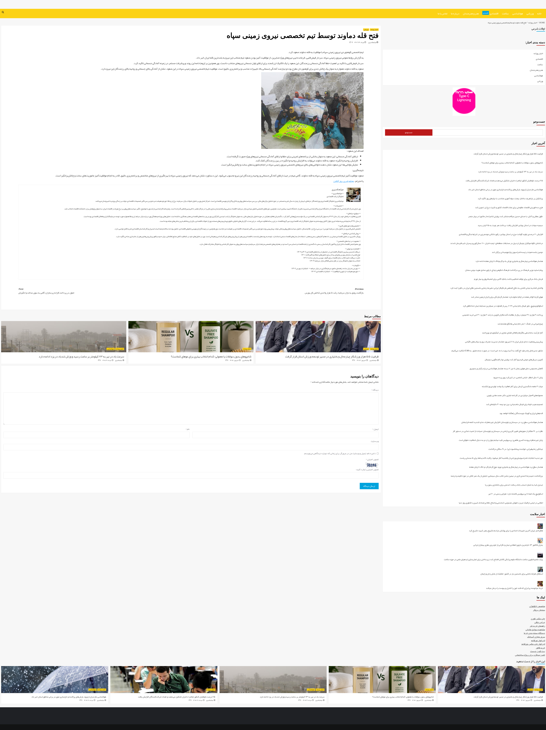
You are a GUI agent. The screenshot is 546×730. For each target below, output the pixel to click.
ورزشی (530, 13)
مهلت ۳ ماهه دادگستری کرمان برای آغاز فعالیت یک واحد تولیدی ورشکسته (512, 387)
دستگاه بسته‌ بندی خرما (534, 633)
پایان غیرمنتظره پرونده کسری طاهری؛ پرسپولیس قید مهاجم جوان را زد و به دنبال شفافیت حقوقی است (501, 440)
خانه (539, 13)
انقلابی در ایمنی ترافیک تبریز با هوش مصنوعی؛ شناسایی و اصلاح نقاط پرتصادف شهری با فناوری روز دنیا (501, 502)
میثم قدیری (372, 42)
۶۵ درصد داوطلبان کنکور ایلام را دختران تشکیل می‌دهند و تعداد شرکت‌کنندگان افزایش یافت (504, 181)
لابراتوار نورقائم (538, 640)
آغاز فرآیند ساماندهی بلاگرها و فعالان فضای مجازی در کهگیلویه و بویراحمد (512, 333)
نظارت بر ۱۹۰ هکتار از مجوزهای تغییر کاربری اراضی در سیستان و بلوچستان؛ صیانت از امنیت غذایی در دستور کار (498, 431)
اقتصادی (490, 13)
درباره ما (455, 13)
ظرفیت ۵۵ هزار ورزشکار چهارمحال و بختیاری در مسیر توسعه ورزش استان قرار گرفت (332, 356)
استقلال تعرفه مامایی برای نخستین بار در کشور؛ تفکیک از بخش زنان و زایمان (511, 574)
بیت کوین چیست (537, 651)
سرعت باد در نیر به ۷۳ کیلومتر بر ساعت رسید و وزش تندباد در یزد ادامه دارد (81, 356)
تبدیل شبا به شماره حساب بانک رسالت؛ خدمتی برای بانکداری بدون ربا (514, 485)
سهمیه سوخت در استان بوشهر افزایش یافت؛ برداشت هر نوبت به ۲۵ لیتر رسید (510, 225)
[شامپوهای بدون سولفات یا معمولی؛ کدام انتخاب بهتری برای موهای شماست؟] (191, 336)
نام (188, 429)
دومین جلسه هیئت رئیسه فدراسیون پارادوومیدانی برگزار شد (517, 252)
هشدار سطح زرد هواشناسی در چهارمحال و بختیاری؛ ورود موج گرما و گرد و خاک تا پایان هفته (506, 467)
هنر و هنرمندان (471, 13)
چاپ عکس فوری (538, 618)
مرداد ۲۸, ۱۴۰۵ (197, 700)
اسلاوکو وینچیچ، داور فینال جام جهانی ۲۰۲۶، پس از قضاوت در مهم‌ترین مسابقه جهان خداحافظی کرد (503, 306)
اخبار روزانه (374, 29)
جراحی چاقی (539, 622)
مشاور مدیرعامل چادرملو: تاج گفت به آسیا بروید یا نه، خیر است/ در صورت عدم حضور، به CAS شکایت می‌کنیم (497, 351)
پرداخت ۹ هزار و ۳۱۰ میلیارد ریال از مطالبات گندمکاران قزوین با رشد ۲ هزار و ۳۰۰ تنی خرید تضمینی (502, 315)
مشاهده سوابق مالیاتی (535, 629)
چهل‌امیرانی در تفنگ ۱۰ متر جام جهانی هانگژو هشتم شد (520, 324)
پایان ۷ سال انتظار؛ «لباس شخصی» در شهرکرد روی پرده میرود (518, 378)
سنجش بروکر (539, 610)
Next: (46, 291)
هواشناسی (517, 13)
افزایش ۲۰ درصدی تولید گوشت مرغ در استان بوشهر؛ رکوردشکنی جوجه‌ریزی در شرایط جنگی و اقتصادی (501, 234)
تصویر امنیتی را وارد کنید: (367, 469)
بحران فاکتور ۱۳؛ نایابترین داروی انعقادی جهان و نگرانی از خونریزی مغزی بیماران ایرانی (508, 545)
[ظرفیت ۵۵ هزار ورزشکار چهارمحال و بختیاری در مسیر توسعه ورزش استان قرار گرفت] (318, 336)
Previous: (334, 291)
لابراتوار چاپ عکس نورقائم (533, 644)
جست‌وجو (539, 121)
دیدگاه (375, 390)
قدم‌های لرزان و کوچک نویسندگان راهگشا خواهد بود (521, 413)
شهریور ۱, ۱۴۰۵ (234, 360)
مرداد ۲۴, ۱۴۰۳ (359, 42)
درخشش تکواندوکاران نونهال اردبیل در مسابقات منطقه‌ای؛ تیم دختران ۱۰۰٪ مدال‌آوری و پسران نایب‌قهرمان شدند (496, 243)
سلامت (505, 13)
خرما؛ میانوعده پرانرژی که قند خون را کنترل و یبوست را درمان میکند (514, 588)
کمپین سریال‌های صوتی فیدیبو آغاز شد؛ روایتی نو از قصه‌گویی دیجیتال (514, 360)
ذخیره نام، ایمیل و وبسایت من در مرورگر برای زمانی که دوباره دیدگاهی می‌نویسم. (340, 453)
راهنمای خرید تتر (537, 626)
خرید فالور (540, 647)
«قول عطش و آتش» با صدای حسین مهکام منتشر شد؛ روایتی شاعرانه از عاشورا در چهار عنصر (505, 216)
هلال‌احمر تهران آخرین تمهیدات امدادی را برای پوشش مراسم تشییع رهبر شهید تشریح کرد (506, 531)
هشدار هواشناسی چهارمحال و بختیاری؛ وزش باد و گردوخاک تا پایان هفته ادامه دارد (509, 261)
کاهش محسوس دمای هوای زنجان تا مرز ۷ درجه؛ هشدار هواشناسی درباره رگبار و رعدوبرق (506, 369)
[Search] (3, 12)
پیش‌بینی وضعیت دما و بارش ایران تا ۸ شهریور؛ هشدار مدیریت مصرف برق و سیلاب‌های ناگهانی (504, 342)
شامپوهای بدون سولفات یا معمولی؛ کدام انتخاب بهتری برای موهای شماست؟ (211, 356)
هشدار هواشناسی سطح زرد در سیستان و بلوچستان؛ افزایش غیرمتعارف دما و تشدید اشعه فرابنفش (502, 422)
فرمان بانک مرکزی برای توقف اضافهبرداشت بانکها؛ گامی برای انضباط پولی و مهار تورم (508, 279)
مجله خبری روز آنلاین (343, 181)
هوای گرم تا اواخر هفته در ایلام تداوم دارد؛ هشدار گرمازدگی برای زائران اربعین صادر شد (507, 297)
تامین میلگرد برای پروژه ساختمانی (530, 655)
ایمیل (375, 429)
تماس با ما (442, 13)
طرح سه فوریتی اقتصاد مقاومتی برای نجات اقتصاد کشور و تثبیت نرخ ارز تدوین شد (509, 208)
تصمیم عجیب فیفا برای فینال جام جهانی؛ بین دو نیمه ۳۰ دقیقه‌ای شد (514, 404)
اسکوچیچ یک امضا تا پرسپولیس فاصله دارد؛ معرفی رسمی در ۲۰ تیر (515, 494)
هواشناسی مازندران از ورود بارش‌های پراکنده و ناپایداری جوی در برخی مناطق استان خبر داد (505, 190)
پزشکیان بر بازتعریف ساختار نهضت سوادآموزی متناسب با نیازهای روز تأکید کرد (510, 199)
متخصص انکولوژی (537, 606)
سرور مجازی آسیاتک (536, 637)
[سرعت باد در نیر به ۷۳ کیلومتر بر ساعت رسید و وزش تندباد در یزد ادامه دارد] (63, 336)
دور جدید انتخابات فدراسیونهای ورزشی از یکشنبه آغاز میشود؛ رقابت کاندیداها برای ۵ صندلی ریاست (501, 458)
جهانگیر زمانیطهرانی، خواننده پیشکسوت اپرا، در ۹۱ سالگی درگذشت (515, 449)
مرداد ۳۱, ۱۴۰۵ (107, 360)
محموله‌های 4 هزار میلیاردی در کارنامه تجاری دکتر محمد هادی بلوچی (515, 395)
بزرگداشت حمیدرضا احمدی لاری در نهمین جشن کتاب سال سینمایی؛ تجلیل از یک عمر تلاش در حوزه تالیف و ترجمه (497, 476)
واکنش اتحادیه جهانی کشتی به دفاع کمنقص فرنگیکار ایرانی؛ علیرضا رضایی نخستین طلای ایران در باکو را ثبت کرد (496, 288)
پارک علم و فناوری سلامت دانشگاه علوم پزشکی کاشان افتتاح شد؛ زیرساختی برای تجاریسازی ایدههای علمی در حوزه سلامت (493, 560)
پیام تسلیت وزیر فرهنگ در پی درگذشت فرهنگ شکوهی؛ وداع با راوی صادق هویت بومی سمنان (504, 270)
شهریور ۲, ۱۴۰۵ (361, 360)
